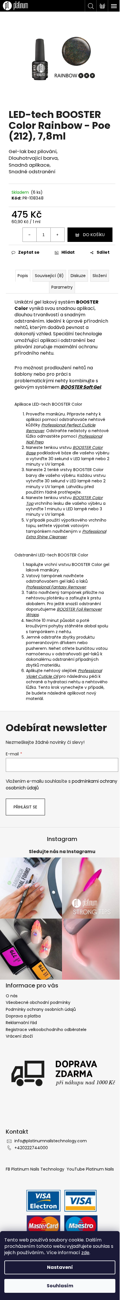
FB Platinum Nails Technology (35, 1169)
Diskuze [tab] (78, 276)
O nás (12, 996)
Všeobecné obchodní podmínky (38, 1002)
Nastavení (60, 1267)
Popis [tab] (23, 276)
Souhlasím (60, 1285)
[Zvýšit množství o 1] (57, 235)
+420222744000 (31, 1148)
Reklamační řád (21, 1023)
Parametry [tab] (62, 287)
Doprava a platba (23, 1016)
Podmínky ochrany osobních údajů (41, 1009)
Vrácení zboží (19, 1036)
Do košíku (94, 235)
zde (85, 1252)
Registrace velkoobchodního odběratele (46, 1029)
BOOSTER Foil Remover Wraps (64, 612)
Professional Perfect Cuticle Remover (60, 427)
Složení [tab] (100, 276)
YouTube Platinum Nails (90, 1169)
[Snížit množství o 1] (30, 235)
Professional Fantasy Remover (56, 587)
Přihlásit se (25, 807)
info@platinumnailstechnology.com (50, 1141)
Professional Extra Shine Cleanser (66, 534)
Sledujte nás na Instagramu (62, 852)
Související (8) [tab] (49, 276)
